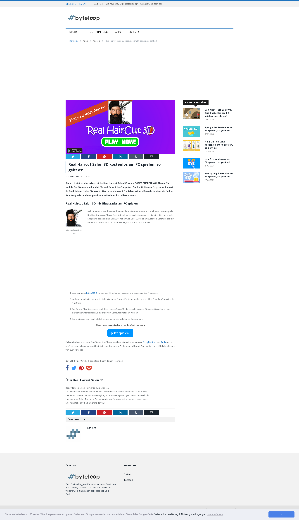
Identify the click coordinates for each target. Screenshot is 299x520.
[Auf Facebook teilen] (67, 367)
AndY (162, 341)
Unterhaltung (99, 31)
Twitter (127, 473)
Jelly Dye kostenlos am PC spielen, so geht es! (217, 161)
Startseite (75, 31)
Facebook (129, 479)
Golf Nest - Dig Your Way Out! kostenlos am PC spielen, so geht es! (128, 3)
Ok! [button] (281, 514)
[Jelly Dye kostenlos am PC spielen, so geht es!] (192, 167)
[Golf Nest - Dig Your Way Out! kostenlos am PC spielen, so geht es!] (192, 118)
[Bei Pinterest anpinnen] (81, 367)
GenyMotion (149, 341)
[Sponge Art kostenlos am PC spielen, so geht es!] (192, 135)
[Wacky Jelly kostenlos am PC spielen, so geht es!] (192, 182)
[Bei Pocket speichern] (89, 367)
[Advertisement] (120, 74)
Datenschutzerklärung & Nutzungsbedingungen (180, 514)
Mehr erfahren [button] (215, 514)
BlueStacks (91, 292)
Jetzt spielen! (120, 333)
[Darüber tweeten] (73, 367)
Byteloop (74, 176)
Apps (118, 31)
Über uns (134, 31)
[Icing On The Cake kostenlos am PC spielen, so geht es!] (192, 150)
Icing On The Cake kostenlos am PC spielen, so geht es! (219, 144)
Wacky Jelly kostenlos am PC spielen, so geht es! (219, 175)
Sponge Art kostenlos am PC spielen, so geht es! (219, 129)
